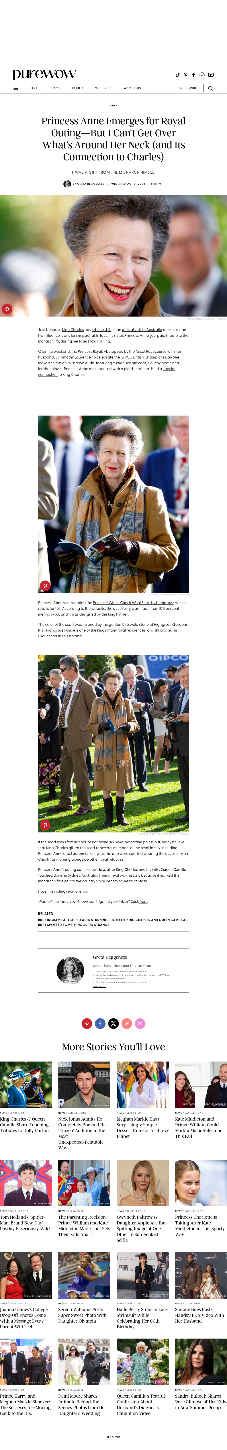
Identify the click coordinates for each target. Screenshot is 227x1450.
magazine (128, 842)
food (56, 88)
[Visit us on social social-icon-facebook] (193, 75)
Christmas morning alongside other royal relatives (80, 860)
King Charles (73, 330)
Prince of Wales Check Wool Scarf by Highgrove (133, 603)
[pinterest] (7, 309)
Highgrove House (60, 630)
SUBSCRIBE (188, 88)
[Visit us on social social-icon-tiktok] (177, 75)
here (143, 902)
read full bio (99, 986)
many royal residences (126, 630)
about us (132, 88)
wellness (104, 88)
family (78, 88)
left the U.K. (101, 330)
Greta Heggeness (91, 184)
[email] (8, 105)
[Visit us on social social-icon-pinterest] (185, 75)
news (113, 106)
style (34, 88)
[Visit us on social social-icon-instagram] (202, 75)
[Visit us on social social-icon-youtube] (211, 75)
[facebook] (100, 1023)
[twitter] (113, 1023)
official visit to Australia (142, 330)
